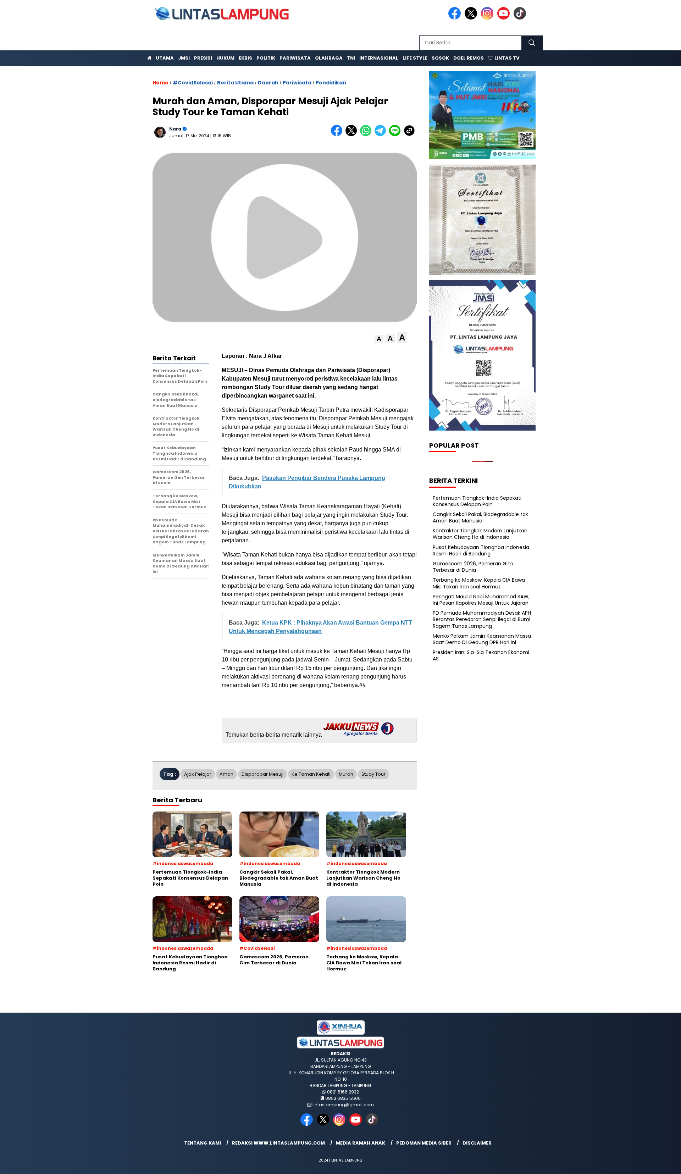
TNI (351, 58)
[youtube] (504, 18)
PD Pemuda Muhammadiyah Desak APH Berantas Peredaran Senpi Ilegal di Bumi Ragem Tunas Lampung (482, 619)
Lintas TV (506, 58)
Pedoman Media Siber (424, 1143)
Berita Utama (235, 82)
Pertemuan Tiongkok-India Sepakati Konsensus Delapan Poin (477, 501)
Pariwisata (295, 58)
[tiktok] (521, 18)
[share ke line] (396, 134)
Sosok (440, 58)
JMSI (184, 58)
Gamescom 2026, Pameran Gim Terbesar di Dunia (473, 567)
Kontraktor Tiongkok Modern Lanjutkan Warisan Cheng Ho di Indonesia (480, 534)
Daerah (268, 82)
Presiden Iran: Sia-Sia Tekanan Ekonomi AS (481, 655)
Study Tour (373, 774)
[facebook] (455, 18)
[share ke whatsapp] (367, 134)
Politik (265, 58)
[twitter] (472, 18)
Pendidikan (331, 82)
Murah (346, 774)
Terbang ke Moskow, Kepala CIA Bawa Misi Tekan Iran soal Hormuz (479, 583)
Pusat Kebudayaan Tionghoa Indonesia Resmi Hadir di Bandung (481, 550)
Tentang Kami (202, 1143)
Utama (165, 58)
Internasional (378, 58)
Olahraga (329, 58)
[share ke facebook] (338, 134)
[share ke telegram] (382, 134)
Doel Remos (468, 58)
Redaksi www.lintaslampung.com (278, 1143)
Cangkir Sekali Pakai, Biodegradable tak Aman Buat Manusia (480, 517)
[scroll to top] (654, 1163)
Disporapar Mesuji (262, 774)
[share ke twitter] (352, 134)
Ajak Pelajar (197, 774)
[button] (379, 339)
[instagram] (488, 18)
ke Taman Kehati (311, 774)
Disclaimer (477, 1143)
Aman (226, 774)
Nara (175, 129)
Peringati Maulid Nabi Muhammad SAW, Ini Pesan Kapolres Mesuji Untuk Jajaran (481, 600)
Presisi (203, 58)
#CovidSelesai (193, 82)
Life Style (415, 58)
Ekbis (245, 58)
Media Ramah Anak (360, 1143)
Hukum (225, 58)
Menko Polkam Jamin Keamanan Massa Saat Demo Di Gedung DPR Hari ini (482, 639)
